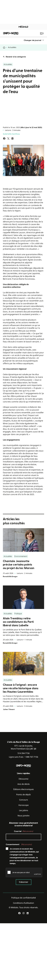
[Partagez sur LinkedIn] (12, 138)
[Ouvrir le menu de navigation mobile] (42, 33)
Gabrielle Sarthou (11, 134)
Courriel (23, 831)
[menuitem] (34, 40)
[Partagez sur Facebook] (4, 138)
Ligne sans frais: (23, 757)
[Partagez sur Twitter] (8, 138)
